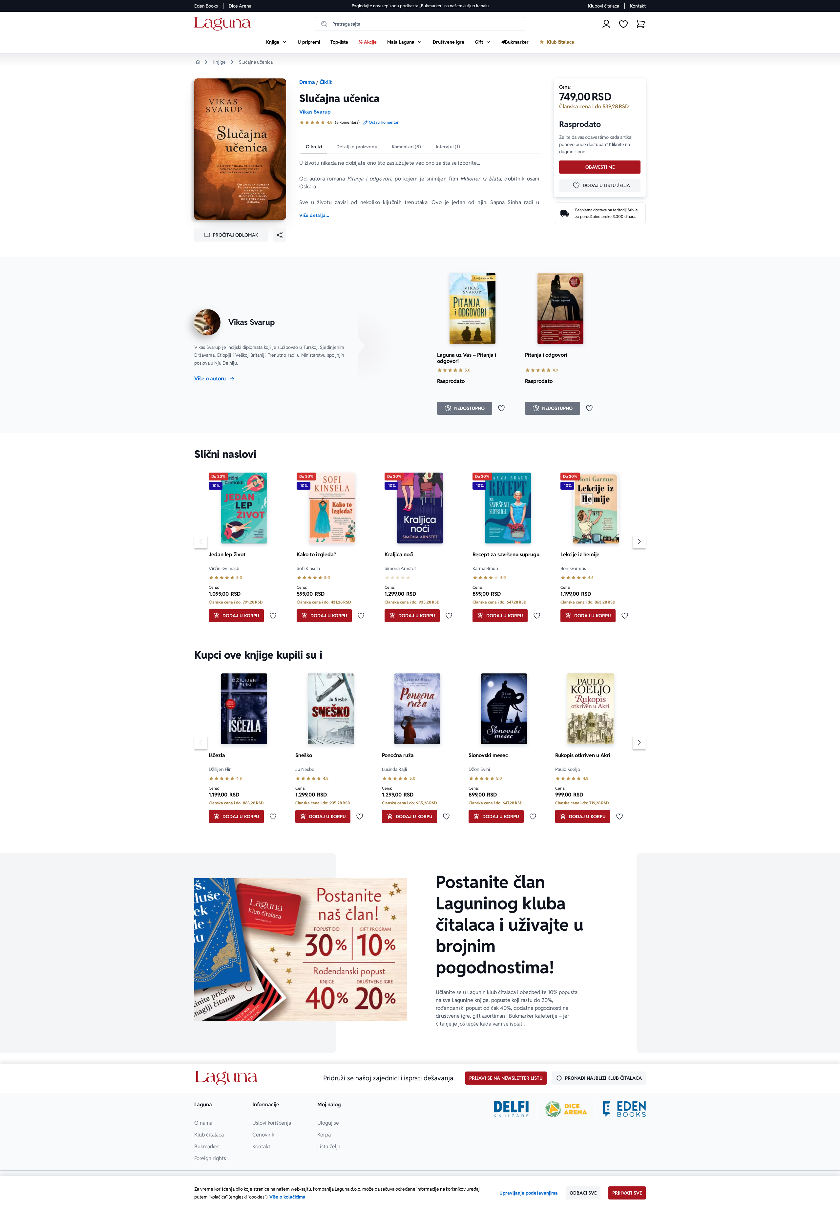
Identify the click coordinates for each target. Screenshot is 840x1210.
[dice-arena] (566, 1109)
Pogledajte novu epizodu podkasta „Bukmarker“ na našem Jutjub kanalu (420, 6)
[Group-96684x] (624, 1109)
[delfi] (511, 1109)
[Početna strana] (224, 24)
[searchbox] (420, 24)
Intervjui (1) (448, 147)
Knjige (219, 62)
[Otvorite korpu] (640, 24)
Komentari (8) (406, 147)
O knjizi (314, 147)
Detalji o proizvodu (356, 147)
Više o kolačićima (287, 1197)
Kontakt (638, 6)
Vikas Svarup (315, 111)
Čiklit (326, 82)
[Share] (279, 235)
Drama (307, 82)
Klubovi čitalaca (603, 6)
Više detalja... (314, 215)
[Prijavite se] (606, 24)
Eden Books (206, 6)
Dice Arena (240, 6)
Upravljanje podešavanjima (528, 1193)
